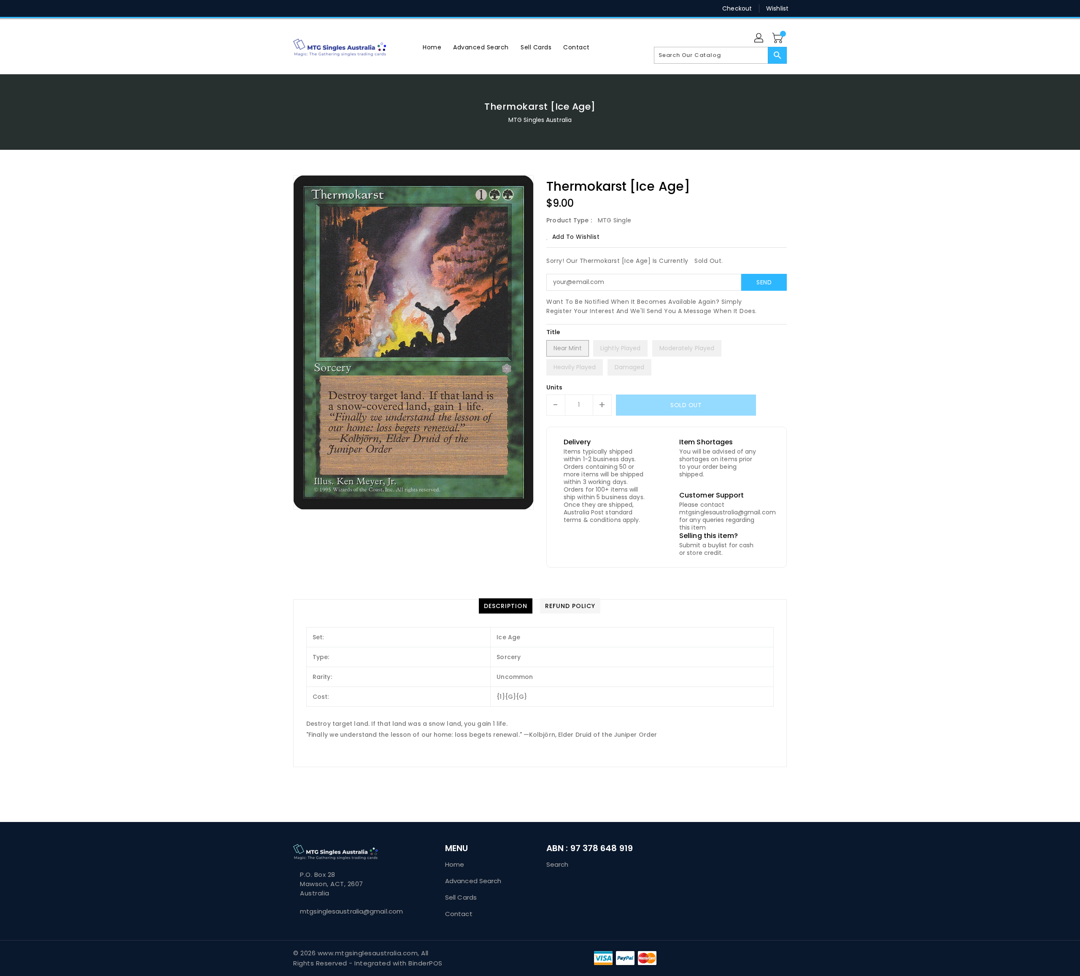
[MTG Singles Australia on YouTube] (362, 8)
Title (553, 332)
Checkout (737, 8)
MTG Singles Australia (540, 120)
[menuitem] (432, 47)
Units (554, 387)
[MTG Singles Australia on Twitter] (297, 8)
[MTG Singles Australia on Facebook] (281, 8)
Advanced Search (473, 880)
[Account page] (759, 38)
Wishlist (777, 8)
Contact (458, 913)
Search (557, 864)
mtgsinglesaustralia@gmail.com (351, 911)
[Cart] (778, 38)
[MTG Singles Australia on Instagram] (329, 8)
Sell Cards (461, 897)
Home (454, 864)
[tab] (505, 606)
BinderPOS (425, 963)
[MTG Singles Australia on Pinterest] (313, 8)
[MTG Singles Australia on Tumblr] (345, 8)
